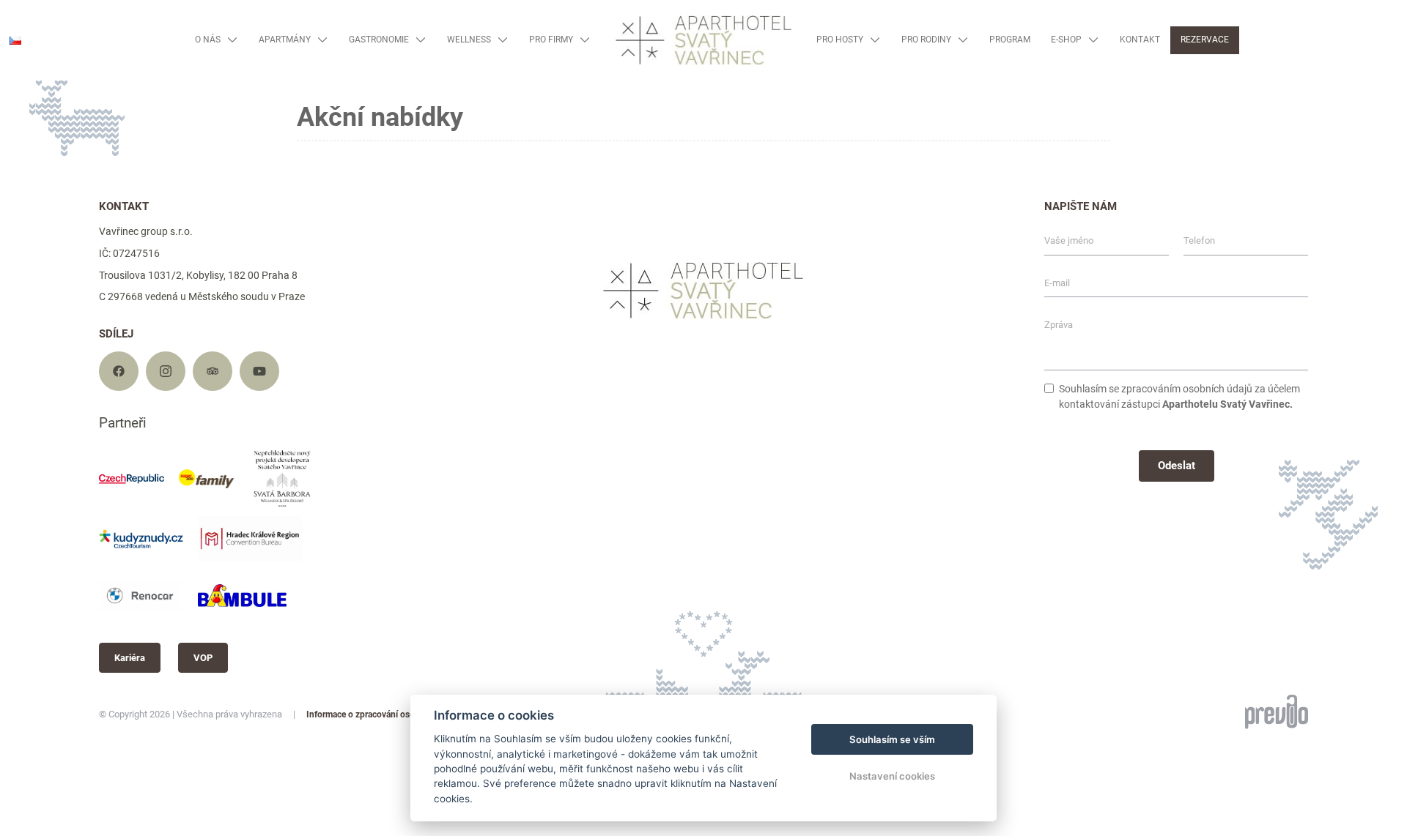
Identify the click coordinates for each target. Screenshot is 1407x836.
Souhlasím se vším (892, 739)
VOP (203, 657)
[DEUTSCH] (20, 84)
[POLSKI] (20, 107)
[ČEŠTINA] (15, 41)
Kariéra (129, 657)
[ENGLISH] (20, 62)
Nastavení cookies (892, 776)
